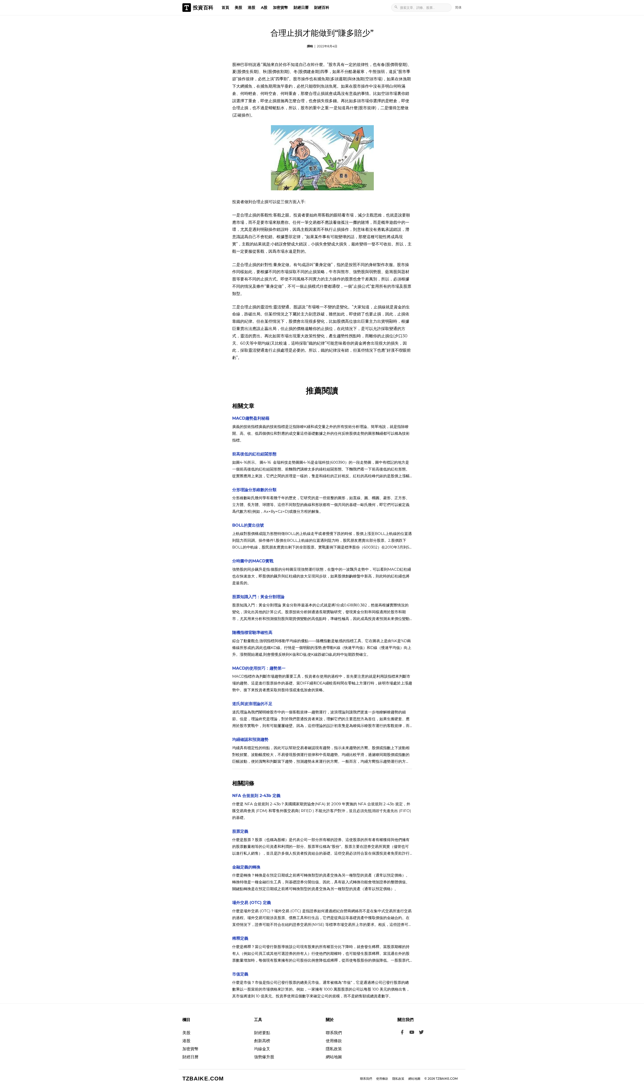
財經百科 (321, 7)
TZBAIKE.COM (203, 1078)
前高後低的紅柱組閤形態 (254, 454)
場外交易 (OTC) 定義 (251, 902)
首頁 (225, 7)
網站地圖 (334, 1057)
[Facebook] (402, 1033)
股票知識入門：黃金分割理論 (258, 596)
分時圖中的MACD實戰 (252, 561)
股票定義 (240, 831)
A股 (264, 7)
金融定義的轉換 (246, 867)
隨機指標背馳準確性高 (252, 632)
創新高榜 (262, 1040)
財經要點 (262, 1032)
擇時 (310, 46)
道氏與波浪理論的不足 (252, 703)
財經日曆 (301, 7)
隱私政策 (334, 1048)
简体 (458, 7)
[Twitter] (421, 1033)
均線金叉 (262, 1048)
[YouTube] (412, 1033)
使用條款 (334, 1040)
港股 (251, 7)
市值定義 (240, 974)
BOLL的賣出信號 (248, 525)
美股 (238, 7)
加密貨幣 (280, 7)
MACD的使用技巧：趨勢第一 (259, 668)
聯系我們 (334, 1032)
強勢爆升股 (264, 1057)
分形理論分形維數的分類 (254, 489)
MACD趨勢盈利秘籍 (250, 418)
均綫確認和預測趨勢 (250, 739)
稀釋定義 (240, 938)
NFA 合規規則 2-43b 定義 (256, 795)
